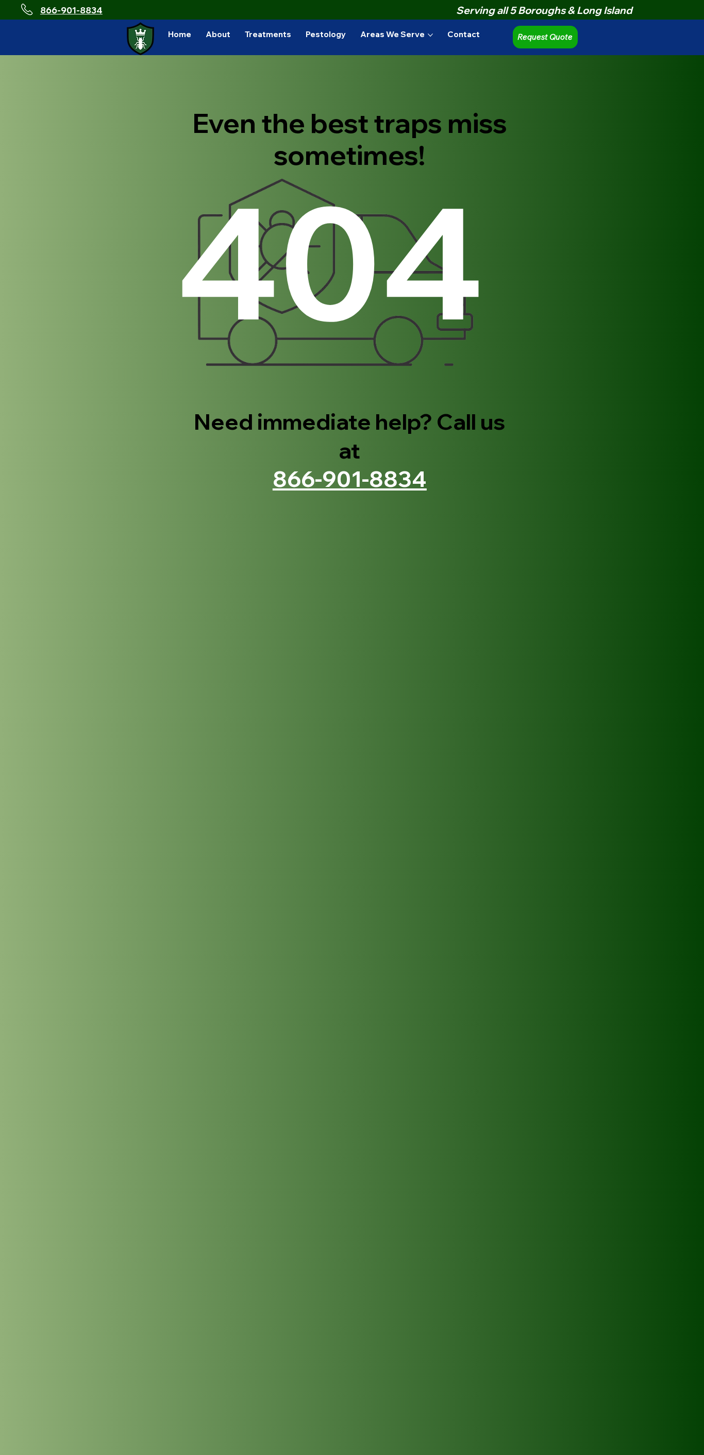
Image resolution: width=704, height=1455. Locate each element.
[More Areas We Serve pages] (430, 35)
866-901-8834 (71, 10)
